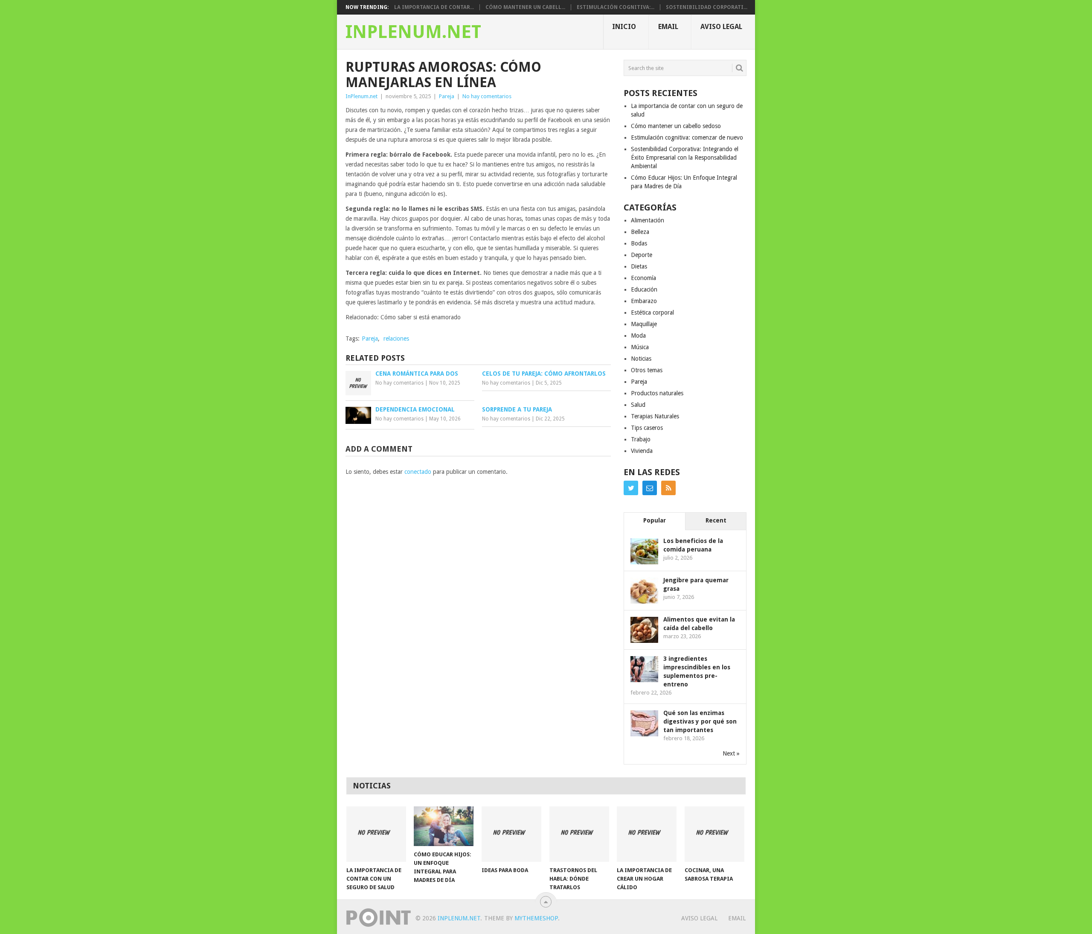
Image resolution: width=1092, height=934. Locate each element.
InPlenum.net (413, 32)
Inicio (624, 27)
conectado (417, 471)
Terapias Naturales (655, 416)
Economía (643, 277)
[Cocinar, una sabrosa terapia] (714, 834)
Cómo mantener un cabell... (525, 7)
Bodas (639, 243)
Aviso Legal (721, 27)
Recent (716, 520)
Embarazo (644, 301)
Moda (638, 335)
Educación (644, 289)
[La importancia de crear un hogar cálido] (647, 834)
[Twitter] (631, 488)
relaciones (396, 338)
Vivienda (642, 450)
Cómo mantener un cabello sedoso (676, 126)
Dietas (639, 266)
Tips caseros (647, 427)
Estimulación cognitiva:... (615, 7)
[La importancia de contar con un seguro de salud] (376, 834)
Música (640, 347)
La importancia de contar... (434, 7)
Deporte (641, 254)
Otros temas (646, 370)
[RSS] (668, 488)
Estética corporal (652, 312)
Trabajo (641, 439)
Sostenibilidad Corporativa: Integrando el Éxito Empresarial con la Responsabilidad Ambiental (684, 157)
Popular (654, 520)
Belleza (640, 231)
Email (668, 27)
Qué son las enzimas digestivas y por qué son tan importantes (700, 721)
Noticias (641, 358)
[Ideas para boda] (511, 834)
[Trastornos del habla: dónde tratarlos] (579, 834)
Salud (638, 404)
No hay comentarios (486, 96)
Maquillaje (644, 324)
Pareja (446, 96)
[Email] (649, 488)
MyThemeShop (536, 918)
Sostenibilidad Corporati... (706, 7)
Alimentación (647, 220)
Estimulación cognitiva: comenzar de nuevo (687, 137)
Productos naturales (657, 393)
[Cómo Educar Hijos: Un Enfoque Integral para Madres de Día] (443, 826)
